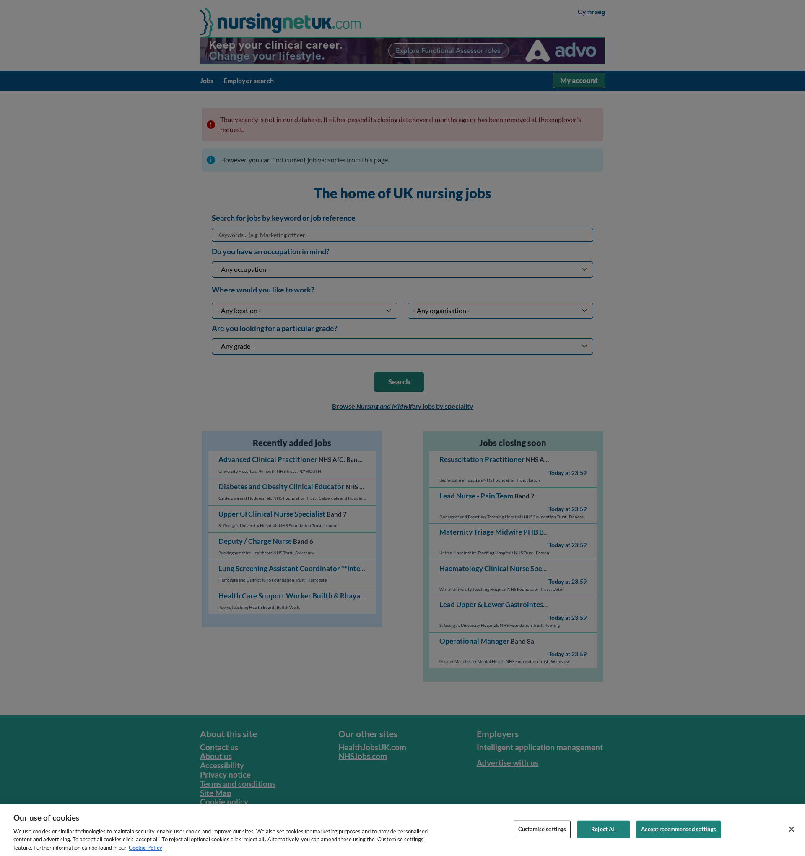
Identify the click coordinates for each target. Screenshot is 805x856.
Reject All (603, 829)
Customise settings (542, 829)
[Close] (791, 829)
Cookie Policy (145, 847)
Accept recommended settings (678, 829)
